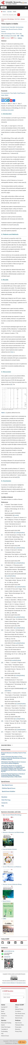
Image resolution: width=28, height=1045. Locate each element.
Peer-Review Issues (20, 1013)
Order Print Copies (5, 1027)
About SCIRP (19, 1005)
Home (4, 11)
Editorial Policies (19, 1009)
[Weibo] (22, 942)
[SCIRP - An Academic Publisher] (10, 2)
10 (17, 224)
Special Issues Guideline (8, 791)
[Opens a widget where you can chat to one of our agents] (22, 1042)
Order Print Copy (6, 800)
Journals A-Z (4, 1007)
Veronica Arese (19, 27)
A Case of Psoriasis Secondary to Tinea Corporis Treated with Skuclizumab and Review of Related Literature (13, 758)
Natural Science (6, 901)
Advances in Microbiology (7, 19)
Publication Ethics (19, 1025)
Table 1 (12, 352)
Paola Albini (12, 27)
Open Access (18, 1022)
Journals (9, 11)
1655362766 (7, 956)
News (2, 1017)
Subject (3, 1009)
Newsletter (4, 797)
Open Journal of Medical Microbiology (12, 814)
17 (2, 731)
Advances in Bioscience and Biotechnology (13, 832)
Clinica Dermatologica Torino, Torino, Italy (11, 33)
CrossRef (16, 515)
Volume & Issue (5, 1035)
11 (22, 218)
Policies (17, 1020)
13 (11, 384)
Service (3, 1020)
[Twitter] (2, 942)
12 (15, 349)
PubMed (22, 532)
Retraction (17, 1029)
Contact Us (4, 802)
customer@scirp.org (9, 951)
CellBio (4, 918)
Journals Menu (6, 745)
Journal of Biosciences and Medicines (12, 866)
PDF (18, 35)
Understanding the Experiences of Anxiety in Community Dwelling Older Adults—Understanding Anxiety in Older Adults (13, 775)
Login (3, 7)
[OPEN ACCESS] (23, 2)
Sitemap (3, 1013)
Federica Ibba (4, 29)
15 (2, 705)
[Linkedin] (15, 942)
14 (2, 692)
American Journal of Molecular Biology (12, 884)
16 (2, 721)
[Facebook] (9, 942)
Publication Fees (19, 1015)
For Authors (18, 1011)
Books (2, 1011)
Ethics (16, 1007)
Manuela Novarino (13, 29)
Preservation (18, 1027)
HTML (22, 35)
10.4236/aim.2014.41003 (10, 35)
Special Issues (18, 1017)
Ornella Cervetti (5, 27)
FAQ (3, 805)
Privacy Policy (18, 1031)
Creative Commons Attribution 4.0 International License (14, 982)
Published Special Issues (8, 788)
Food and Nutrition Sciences (10, 849)
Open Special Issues (7, 785)
